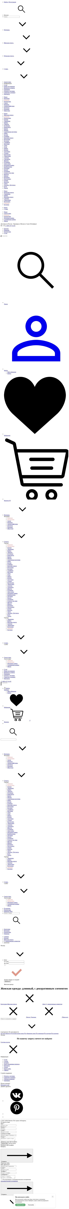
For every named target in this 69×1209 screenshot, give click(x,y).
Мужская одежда (9, 56)
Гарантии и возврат (9, 92)
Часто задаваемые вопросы (12, 1064)
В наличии (7, 908)
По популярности (6, 1033)
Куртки (6, 150)
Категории (7, 929)
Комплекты (7, 127)
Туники (6, 153)
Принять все (20, 1205)
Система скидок (5, 1042)
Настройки (31, 1205)
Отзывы (6, 1062)
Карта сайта (7, 1068)
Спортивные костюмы (10, 132)
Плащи (6, 180)
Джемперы (7, 121)
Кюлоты (6, 182)
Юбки (5, 133)
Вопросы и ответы (9, 88)
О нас (5, 85)
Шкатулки (7, 110)
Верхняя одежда (8, 138)
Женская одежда (9, 43)
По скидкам (47, 1033)
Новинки (6, 100)
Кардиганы (7, 154)
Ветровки (7, 177)
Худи (5, 147)
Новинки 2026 (8, 911)
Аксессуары (7, 82)
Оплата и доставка (9, 91)
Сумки (6, 69)
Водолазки (7, 139)
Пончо (6, 188)
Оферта (6, 1070)
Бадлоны (6, 141)
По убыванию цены (30, 1033)
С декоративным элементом (12, 941)
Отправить (4, 1161)
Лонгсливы (7, 163)
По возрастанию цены (17, 1033)
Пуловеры (7, 171)
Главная (6, 936)
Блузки (6, 135)
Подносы (6, 107)
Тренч (5, 183)
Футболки (7, 125)
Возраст (3, 1127)
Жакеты (6, 160)
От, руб (6, 961)
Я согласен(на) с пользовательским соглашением (16, 1179)
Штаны (6, 130)
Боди (5, 186)
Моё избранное (11, 372)
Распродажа (7, 101)
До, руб (6, 963)
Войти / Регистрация (10, 2)
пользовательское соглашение (9, 1181)
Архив (6, 1067)
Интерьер (7, 30)
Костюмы (7, 144)
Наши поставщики (9, 86)
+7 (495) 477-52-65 (10, 225)
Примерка (7, 89)
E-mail (3, 1130)
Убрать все (65, 1017)
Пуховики (7, 162)
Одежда (6, 541)
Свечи (6, 103)
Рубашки (6, 136)
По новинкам (40, 1033)
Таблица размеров (9, 1079)
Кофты (6, 122)
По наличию (54, 1033)
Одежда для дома (9, 173)
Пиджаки (6, 168)
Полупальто (7, 179)
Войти (9, 373)
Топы (5, 145)
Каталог (6, 228)
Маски (6, 221)
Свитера (6, 157)
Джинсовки (7, 156)
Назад (5, 97)
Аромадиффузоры (9, 106)
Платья (6, 119)
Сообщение (4, 1174)
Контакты (7, 94)
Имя (2, 1123)
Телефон (4, 1171)
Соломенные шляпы (10, 219)
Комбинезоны (8, 167)
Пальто (6, 170)
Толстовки (7, 151)
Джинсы (6, 124)
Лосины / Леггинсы (9, 185)
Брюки (6, 128)
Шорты (6, 176)
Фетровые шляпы (9, 165)
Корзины (6, 104)
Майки (6, 148)
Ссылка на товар (5, 1133)
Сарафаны (7, 142)
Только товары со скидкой (11, 979)
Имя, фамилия (5, 1164)
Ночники (6, 109)
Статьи (6, 1061)
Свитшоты (7, 159)
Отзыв (3, 1137)
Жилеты (6, 174)
